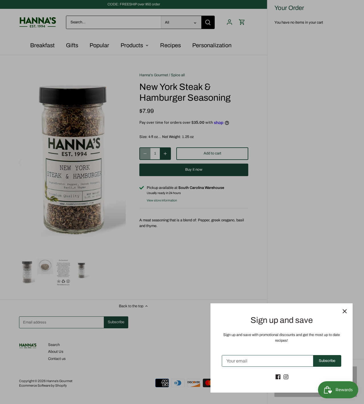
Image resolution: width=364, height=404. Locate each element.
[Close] (344, 311)
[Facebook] (278, 376)
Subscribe (327, 361)
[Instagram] (286, 376)
